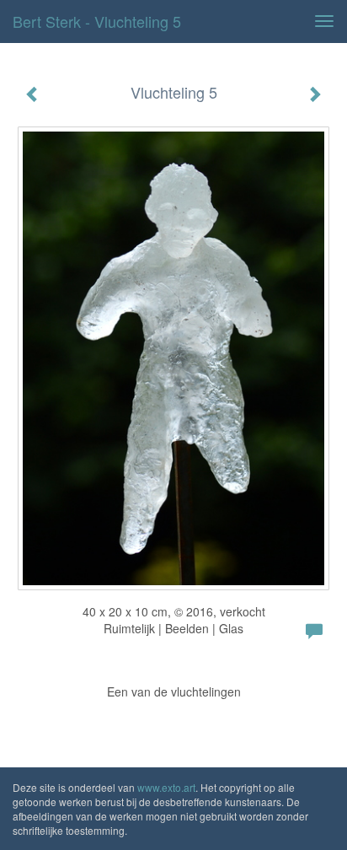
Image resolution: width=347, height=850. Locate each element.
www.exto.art (166, 787)
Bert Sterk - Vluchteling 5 (97, 21)
